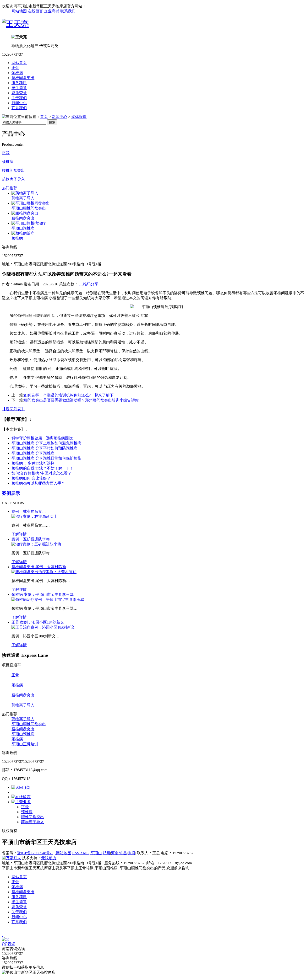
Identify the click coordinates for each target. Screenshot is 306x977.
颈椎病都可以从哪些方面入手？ (38, 483)
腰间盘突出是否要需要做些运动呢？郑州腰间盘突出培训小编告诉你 (81, 400)
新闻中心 (19, 103)
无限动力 (48, 858)
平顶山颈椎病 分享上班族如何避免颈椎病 (46, 443)
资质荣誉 (19, 93)
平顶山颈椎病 (22, 228)
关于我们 (19, 98)
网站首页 (19, 63)
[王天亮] (15, 24)
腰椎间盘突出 (22, 78)
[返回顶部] (21, 787)
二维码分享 (88, 284)
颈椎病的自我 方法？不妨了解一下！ (42, 468)
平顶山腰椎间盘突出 (28, 208)
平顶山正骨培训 (24, 744)
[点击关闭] (2, 935)
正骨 (15, 68)
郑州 (106, 853)
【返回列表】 (13, 409)
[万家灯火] (11, 858)
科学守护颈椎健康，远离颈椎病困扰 (42, 438)
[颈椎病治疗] (22, 233)
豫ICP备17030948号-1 (35, 853)
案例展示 (11, 493)
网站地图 (19, 11)
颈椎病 (17, 73)
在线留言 (35, 11)
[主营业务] (21, 802)
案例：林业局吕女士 (28, 511)
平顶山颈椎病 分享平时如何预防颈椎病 (44, 448)
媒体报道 (79, 117)
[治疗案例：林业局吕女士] (34, 516)
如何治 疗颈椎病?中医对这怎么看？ (41, 473)
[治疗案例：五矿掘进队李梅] (36, 544)
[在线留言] (21, 797)
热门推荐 (9, 188)
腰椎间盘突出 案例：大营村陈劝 (38, 567)
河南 (115, 853)
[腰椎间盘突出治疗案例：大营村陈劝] (43, 572)
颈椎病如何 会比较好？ (31, 478)
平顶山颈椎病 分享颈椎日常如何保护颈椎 (46, 458)
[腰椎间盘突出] (24, 213)
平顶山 (96, 853)
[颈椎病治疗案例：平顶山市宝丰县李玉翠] (47, 600)
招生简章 (19, 88)
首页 (44, 117)
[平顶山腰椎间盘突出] (30, 203)
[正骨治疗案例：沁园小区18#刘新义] (43, 627)
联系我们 (68, 11)
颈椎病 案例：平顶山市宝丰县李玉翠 (42, 595)
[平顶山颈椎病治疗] (28, 223)
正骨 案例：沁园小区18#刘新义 (37, 622)
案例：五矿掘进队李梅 (30, 539)
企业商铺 (51, 11)
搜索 (52, 122)
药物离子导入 (13, 179)
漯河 (131, 853)
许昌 (123, 853)
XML (84, 853)
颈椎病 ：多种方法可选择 (33, 463)
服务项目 (19, 83)
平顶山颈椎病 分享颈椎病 (33, 453)
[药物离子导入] (24, 193)
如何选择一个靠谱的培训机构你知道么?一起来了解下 (69, 395)
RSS (76, 853)
